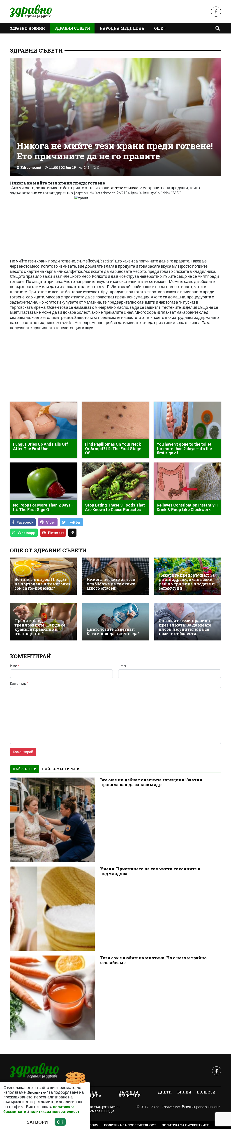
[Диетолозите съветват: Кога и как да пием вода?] (115, 621)
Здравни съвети (72, 28)
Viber (50, 522)
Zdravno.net (31, 167)
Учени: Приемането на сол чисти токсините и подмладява (150, 871)
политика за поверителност (54, 1111)
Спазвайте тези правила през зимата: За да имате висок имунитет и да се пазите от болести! (185, 627)
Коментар (19, 683)
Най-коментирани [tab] (60, 769)
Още (158, 28)
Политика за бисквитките (185, 1125)
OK (60, 1122)
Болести (206, 1092)
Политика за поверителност (130, 1125)
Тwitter (74, 522)
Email (122, 666)
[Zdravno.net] (34, 1071)
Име (14, 666)
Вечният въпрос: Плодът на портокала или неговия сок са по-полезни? (42, 583)
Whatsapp (26, 532)
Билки (184, 1092)
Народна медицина (122, 28)
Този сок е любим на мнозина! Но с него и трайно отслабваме (153, 960)
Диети (165, 1092)
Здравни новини (27, 28)
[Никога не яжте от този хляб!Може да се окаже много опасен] (115, 576)
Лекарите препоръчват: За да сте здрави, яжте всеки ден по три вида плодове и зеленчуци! (187, 581)
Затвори (37, 1122)
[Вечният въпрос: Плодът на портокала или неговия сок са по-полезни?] (43, 576)
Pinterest (56, 532)
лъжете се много (124, 188)
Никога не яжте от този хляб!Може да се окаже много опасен (111, 583)
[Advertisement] (61, 366)
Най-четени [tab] (25, 769)
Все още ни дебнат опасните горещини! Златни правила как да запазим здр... (151, 782)
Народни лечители (129, 1094)
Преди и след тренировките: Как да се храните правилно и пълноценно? (39, 627)
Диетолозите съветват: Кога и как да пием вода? (113, 631)
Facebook (25, 522)
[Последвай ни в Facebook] (216, 12)
